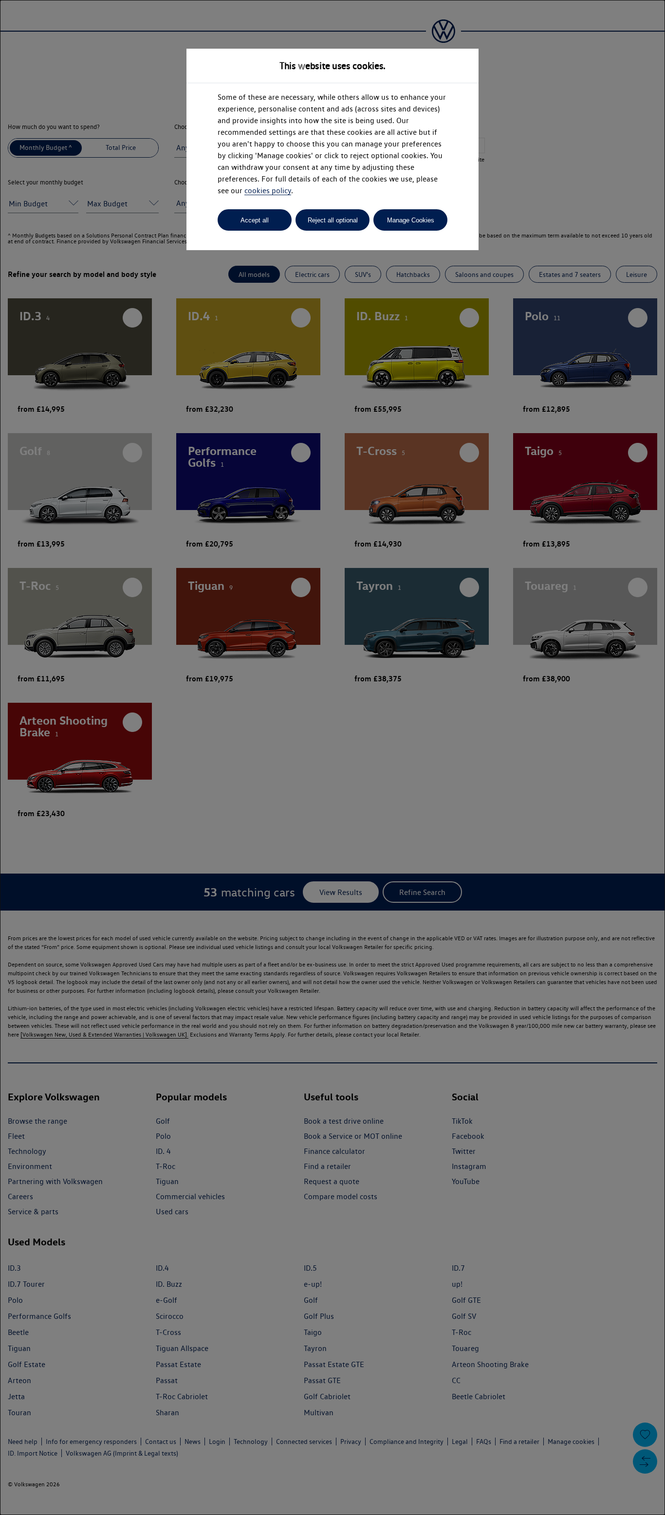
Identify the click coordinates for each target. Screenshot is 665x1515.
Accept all (254, 220)
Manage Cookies (410, 220)
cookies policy (267, 190)
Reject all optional (333, 220)
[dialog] (332, 757)
